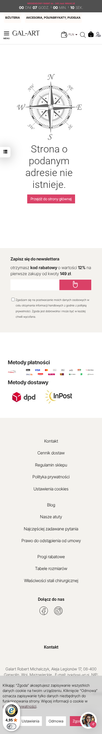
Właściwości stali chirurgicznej (51, 580)
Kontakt (51, 441)
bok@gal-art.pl (78, 675)
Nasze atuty (51, 516)
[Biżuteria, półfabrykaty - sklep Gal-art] (26, 32)
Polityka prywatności (51, 476)
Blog (51, 504)
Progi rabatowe (51, 556)
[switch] (11, 726)
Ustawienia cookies (51, 488)
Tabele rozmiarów (51, 568)
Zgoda (78, 721)
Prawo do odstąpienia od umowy (51, 540)
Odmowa (56, 721)
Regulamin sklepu (51, 465)
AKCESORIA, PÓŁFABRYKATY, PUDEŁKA (53, 17)
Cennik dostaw (51, 452)
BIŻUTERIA (12, 17)
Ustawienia (30, 721)
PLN (72, 34)
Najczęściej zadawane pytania (51, 528)
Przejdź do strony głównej (51, 199)
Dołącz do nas (51, 599)
